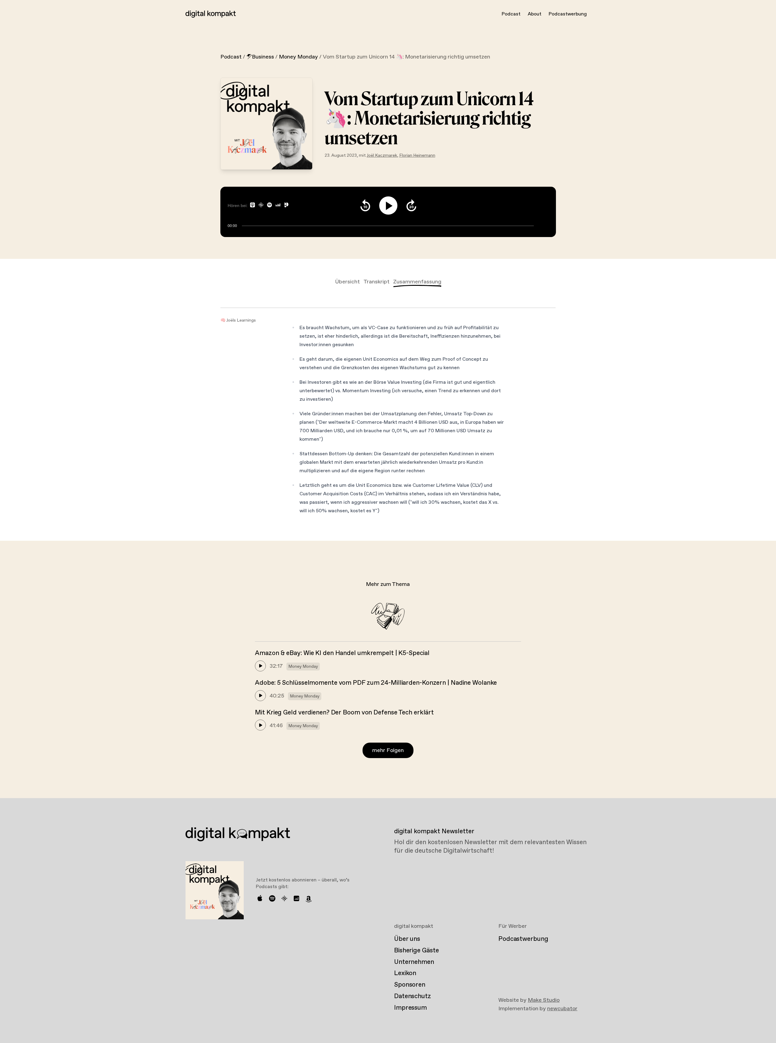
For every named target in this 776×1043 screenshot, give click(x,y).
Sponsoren (409, 985)
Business (263, 57)
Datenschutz (412, 996)
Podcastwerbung (568, 14)
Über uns (407, 939)
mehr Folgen (388, 750)
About (534, 14)
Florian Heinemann (417, 155)
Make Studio (544, 1000)
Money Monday (298, 57)
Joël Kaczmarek (382, 155)
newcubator (562, 1008)
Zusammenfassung (417, 282)
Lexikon (405, 973)
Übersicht (347, 282)
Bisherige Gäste (416, 950)
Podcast (511, 14)
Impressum (410, 1008)
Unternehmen (414, 962)
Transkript (376, 282)
